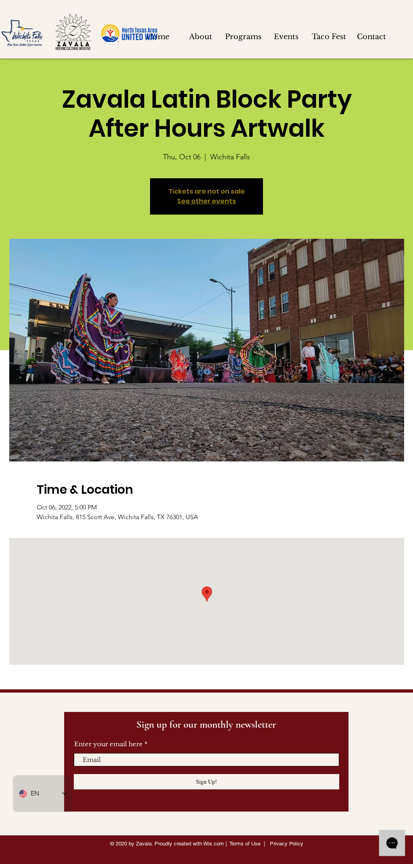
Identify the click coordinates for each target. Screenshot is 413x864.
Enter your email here (108, 744)
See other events (206, 201)
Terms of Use (245, 844)
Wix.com (213, 844)
